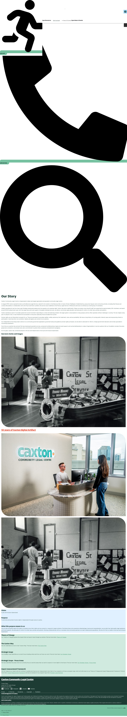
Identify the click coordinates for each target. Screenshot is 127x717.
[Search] (125, 25)
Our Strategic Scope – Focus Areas (87, 662)
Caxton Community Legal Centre (17, 680)
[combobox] (63, 25)
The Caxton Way (42, 645)
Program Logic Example (56, 672)
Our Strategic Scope (65, 654)
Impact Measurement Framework (16, 672)
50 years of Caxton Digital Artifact (18, 430)
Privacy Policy (6, 712)
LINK (124, 708)
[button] (125, 11)
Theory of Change (61, 637)
